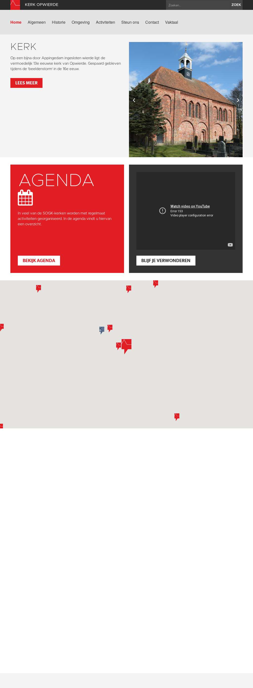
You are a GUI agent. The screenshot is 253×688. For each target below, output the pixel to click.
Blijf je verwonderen (165, 260)
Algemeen (37, 22)
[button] (128, 289)
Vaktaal (171, 22)
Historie (58, 22)
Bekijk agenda (39, 260)
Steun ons (130, 22)
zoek (236, 5)
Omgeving (81, 22)
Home (15, 22)
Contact (152, 22)
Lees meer (26, 82)
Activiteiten (105, 22)
